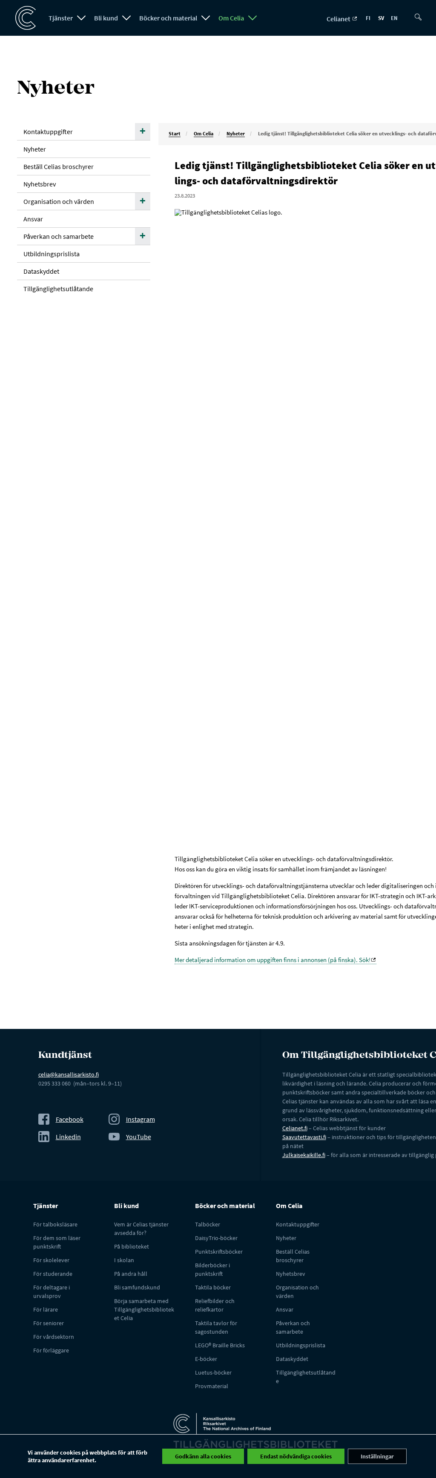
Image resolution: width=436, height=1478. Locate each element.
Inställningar (377, 1456)
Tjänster (61, 18)
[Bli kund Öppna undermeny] (126, 18)
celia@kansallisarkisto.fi (68, 1074)
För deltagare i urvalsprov (51, 1291)
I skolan (124, 1260)
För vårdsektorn (53, 1337)
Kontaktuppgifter (48, 131)
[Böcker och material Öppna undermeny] (205, 18)
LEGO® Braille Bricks (220, 1345)
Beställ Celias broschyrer (58, 166)
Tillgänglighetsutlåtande (58, 288)
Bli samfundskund (137, 1287)
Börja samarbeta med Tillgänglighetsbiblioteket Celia (144, 1309)
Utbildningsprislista (51, 253)
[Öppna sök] (420, 13)
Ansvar (33, 219)
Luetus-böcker (213, 1372)
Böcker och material (168, 18)
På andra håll (130, 1273)
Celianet (339, 18)
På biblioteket (131, 1246)
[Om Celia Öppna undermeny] (252, 18)
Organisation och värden (58, 201)
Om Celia (231, 18)
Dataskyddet (41, 271)
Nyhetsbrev (39, 184)
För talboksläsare (55, 1224)
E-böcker (206, 1359)
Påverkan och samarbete (58, 236)
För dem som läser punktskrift (56, 1242)
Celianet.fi (294, 1128)
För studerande (52, 1273)
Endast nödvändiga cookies (296, 1456)
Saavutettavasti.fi (304, 1137)
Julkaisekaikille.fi (303, 1155)
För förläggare (51, 1350)
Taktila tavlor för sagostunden (216, 1327)
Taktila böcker (213, 1287)
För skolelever (51, 1260)
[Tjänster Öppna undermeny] (81, 18)
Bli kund (106, 18)
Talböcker (207, 1224)
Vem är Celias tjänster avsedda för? (141, 1228)
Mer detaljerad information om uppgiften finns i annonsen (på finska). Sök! (272, 960)
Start (175, 133)
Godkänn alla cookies (203, 1456)
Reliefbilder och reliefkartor (215, 1305)
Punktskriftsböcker (219, 1251)
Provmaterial (211, 1386)
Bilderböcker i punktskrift (212, 1269)
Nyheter (236, 133)
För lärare (45, 1309)
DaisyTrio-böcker (216, 1238)
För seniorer (48, 1323)
